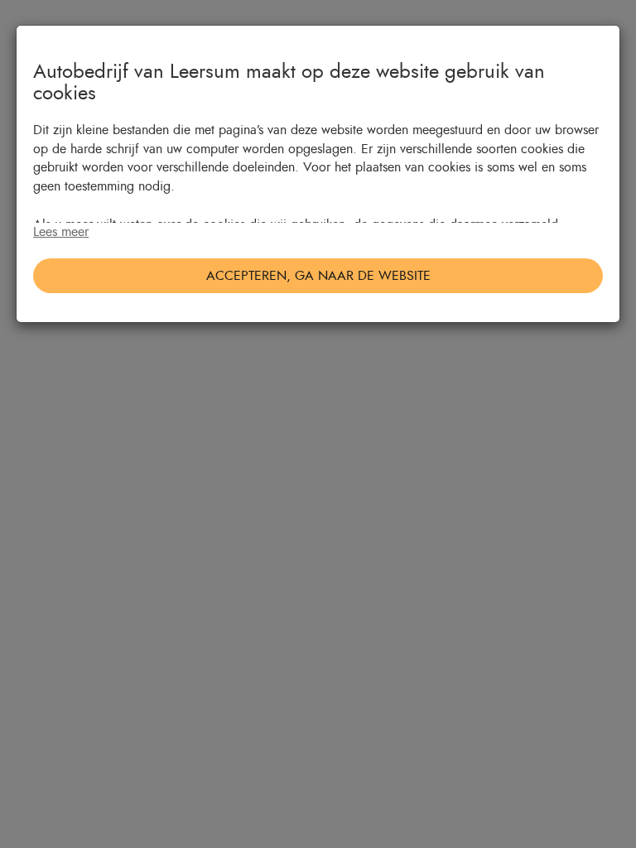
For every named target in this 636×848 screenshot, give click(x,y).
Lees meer (61, 232)
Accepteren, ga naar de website (318, 276)
